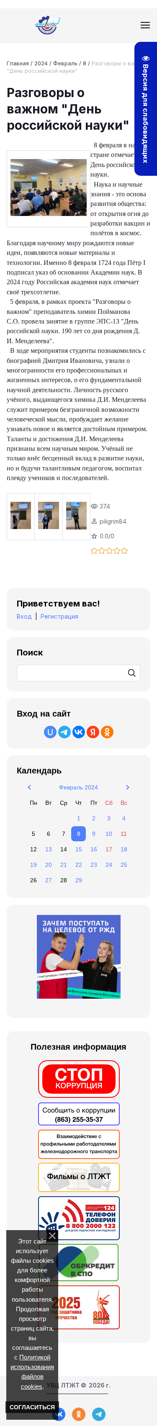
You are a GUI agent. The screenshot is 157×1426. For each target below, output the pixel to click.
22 (78, 864)
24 (109, 864)
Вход (24, 616)
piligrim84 (113, 521)
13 (48, 849)
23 (93, 864)
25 (124, 864)
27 (48, 880)
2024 (41, 63)
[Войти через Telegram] (64, 732)
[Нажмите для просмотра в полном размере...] (48, 188)
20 (48, 864)
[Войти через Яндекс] (93, 732)
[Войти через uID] (50, 732)
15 (78, 849)
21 (63, 864)
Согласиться (32, 1407)
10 (109, 833)
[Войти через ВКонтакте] (78, 732)
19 (33, 864)
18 (124, 849)
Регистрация (59, 616)
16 (93, 849)
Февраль (65, 63)
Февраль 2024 (78, 787)
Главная (18, 63)
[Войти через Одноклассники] (107, 732)
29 (78, 880)
